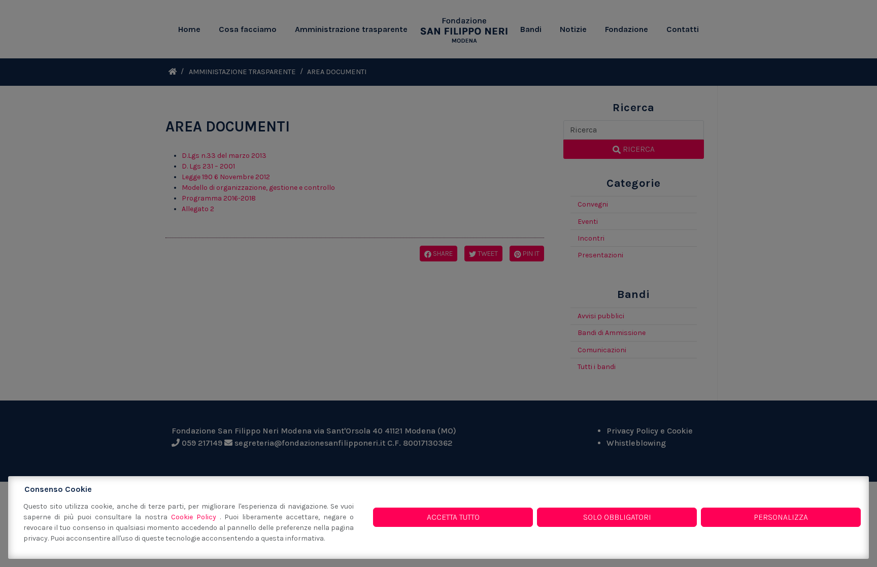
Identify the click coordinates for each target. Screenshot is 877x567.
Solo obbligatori (617, 517)
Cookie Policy (195, 517)
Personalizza (781, 517)
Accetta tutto (453, 517)
